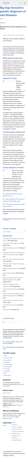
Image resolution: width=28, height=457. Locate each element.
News (17, 35)
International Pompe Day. (10, 305)
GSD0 (5, 355)
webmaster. (9, 418)
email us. (6, 406)
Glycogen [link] (5, 331)
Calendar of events (17, 429)
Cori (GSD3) (6, 362)
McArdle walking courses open (11, 268)
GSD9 (5, 373)
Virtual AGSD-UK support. (10, 289)
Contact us (15, 425)
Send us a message (17, 427)
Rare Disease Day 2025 (9, 273)
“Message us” (19, 405)
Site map (14, 438)
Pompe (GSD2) (7, 360)
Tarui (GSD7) (7, 371)
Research (2, 23)
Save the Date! (7, 309)
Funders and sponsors (18, 431)
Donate (4, 425)
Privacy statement (16, 440)
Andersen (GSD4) (8, 364)
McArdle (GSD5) (8, 366)
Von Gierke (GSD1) (8, 358)
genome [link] (19, 69)
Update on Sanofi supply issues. (12, 243)
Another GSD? (7, 375)
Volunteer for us (16, 433)
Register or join (6, 393)
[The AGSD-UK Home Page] (6, 3)
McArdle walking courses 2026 (11, 248)
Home (1, 18)
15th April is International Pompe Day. (13, 264)
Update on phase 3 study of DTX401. (13, 300)
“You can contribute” (10, 416)
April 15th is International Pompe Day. (13, 259)
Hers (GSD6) (7, 369)
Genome (6, 220)
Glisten (10, 403)
